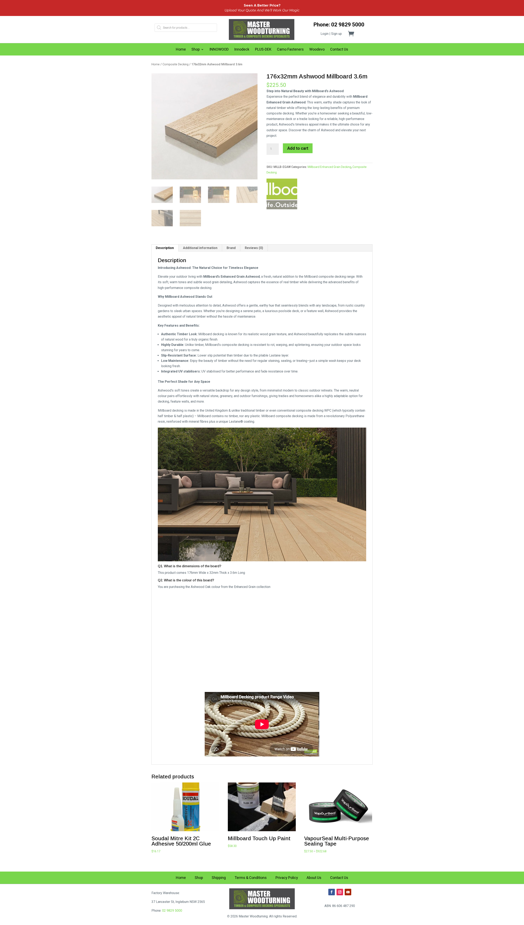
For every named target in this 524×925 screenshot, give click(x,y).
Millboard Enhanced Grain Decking (329, 167)
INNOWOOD (219, 49)
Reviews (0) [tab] (254, 248)
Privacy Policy (287, 878)
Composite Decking (176, 64)
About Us (314, 878)
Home (181, 49)
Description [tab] (165, 248)
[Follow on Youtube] (348, 892)
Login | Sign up (331, 34)
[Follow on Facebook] (331, 892)
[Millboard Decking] (282, 195)
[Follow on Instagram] (340, 892)
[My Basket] (353, 34)
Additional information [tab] (200, 248)
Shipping (219, 878)
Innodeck (241, 49)
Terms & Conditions (251, 878)
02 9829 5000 (172, 911)
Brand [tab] (231, 248)
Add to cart (297, 148)
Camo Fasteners (290, 49)
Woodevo (317, 49)
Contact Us (339, 49)
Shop (195, 49)
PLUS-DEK (263, 49)
